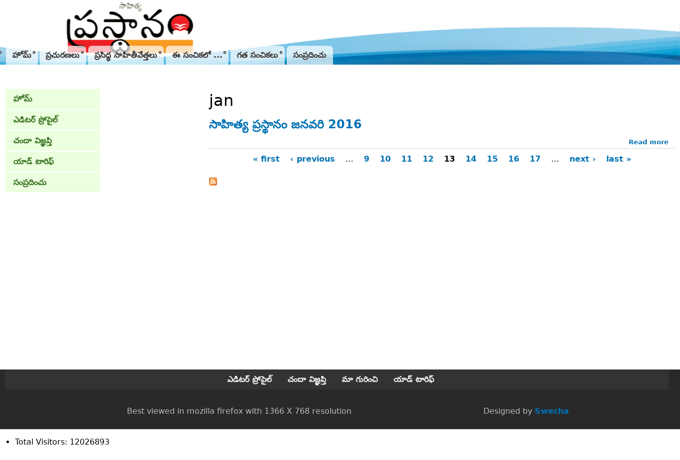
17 (535, 159)
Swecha (552, 411)
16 (513, 159)
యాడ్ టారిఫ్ (33, 161)
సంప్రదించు (310, 55)
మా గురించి (360, 379)
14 (470, 159)
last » (618, 159)
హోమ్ (21, 55)
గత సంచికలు (257, 55)
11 (406, 159)
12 (428, 159)
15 (492, 159)
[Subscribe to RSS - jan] (213, 182)
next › (582, 159)
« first (266, 159)
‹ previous (312, 159)
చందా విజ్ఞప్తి (32, 140)
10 (385, 159)
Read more (649, 142)
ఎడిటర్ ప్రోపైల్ (35, 119)
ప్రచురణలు (63, 55)
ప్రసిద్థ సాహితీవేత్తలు (126, 55)
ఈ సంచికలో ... (197, 55)
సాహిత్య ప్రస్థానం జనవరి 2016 (285, 124)
